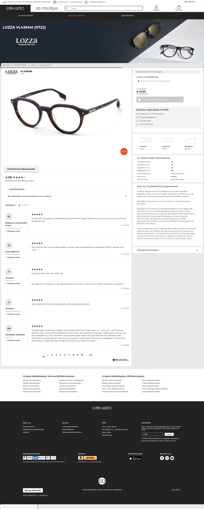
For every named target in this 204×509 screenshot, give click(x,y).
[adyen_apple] (48, 458)
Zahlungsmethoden (70, 427)
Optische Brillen (20, 65)
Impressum (43, 495)
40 (90, 355)
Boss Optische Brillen (150, 386)
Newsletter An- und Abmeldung (115, 429)
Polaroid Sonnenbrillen (32, 392)
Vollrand (174, 176)
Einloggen (156, 10)
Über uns (27, 423)
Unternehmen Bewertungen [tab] (21, 169)
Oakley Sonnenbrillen (31, 383)
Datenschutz (33, 495)
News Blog (106, 432)
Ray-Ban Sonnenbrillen (32, 380)
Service (65, 423)
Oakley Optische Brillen (111, 383)
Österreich (191, 2)
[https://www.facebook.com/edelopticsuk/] (162, 458)
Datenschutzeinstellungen (33, 429)
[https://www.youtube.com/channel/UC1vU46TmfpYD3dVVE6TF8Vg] (172, 458)
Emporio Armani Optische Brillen (115, 392)
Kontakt (26, 432)
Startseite (6, 65)
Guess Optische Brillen (151, 383)
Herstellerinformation (148, 250)
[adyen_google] (53, 458)
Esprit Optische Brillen (151, 392)
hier (174, 441)
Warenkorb (179, 10)
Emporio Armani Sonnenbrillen (71, 380)
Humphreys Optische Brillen (113, 386)
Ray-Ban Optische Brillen (112, 380)
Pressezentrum (29, 427)
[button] (15, 8)
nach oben (176, 490)
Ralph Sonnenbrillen (67, 389)
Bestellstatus (107, 435)
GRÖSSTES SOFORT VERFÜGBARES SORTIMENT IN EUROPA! (29, 2)
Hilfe (104, 423)
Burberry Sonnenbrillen (68, 392)
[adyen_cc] (24, 458)
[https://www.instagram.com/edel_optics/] (167, 458)
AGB (24, 495)
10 (82, 355)
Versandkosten (68, 429)
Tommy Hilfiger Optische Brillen (155, 389)
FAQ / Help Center (109, 427)
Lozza (32, 65)
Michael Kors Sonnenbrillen (70, 383)
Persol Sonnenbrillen (31, 386)
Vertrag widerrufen (33, 490)
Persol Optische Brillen (151, 380)
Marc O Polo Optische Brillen (113, 389)
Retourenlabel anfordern (72, 432)
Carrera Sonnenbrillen (31, 389)
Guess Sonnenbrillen (67, 386)
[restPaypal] (41, 458)
